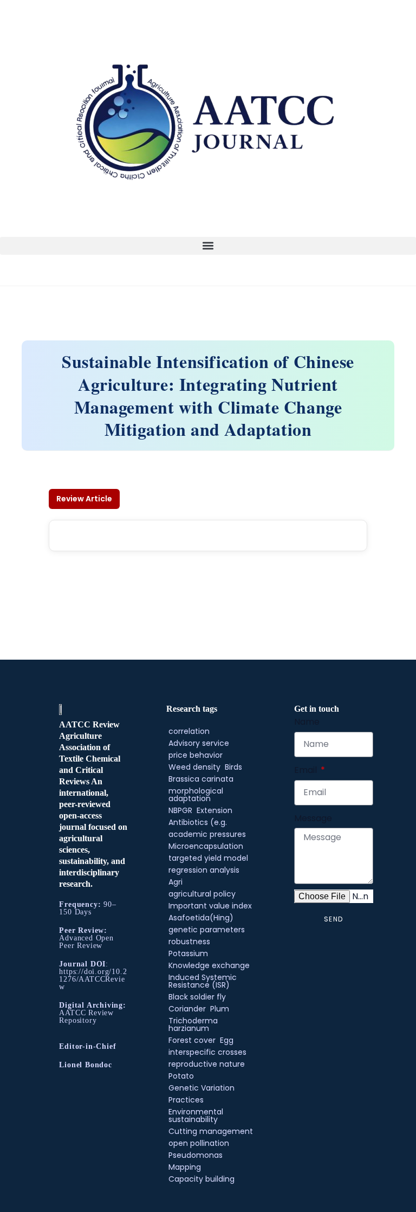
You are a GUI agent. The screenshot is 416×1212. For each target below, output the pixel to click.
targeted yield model (208, 858)
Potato (181, 1076)
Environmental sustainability (195, 1115)
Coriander (187, 1009)
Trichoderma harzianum (193, 1024)
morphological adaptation (195, 794)
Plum (219, 1009)
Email (306, 770)
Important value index (210, 906)
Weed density (194, 767)
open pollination (198, 1143)
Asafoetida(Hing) (200, 917)
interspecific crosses (207, 1052)
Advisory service (198, 743)
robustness (189, 941)
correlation (189, 731)
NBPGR (180, 810)
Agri (175, 882)
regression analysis (203, 870)
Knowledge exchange (209, 965)
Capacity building (201, 1179)
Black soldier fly (197, 997)
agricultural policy (202, 894)
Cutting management (210, 1131)
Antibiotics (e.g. (197, 822)
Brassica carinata (200, 779)
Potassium (188, 953)
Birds (233, 767)
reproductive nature (206, 1064)
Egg (226, 1040)
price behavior (195, 755)
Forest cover (192, 1040)
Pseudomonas (195, 1155)
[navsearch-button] (3, 262)
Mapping (184, 1167)
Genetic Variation (201, 1088)
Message (313, 818)
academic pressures (207, 834)
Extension (214, 810)
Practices (186, 1100)
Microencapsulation (205, 846)
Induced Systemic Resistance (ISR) (202, 981)
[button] (208, 246)
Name (307, 721)
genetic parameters (206, 929)
